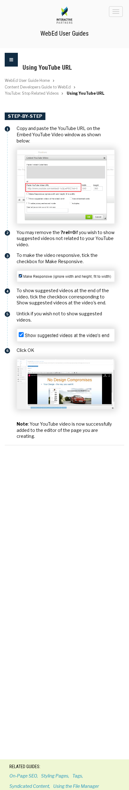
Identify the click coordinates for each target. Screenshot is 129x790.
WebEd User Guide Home (27, 80)
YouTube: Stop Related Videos (32, 93)
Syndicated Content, (29, 786)
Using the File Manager (76, 786)
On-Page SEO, (23, 775)
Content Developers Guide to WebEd (38, 87)
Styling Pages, (55, 775)
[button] (11, 63)
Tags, (77, 775)
